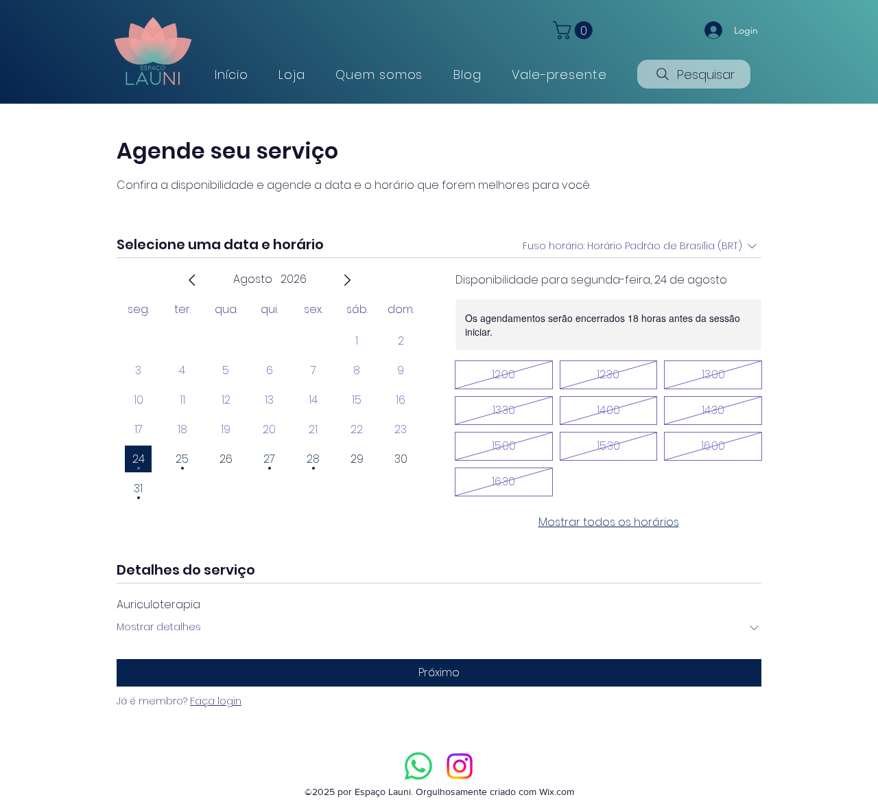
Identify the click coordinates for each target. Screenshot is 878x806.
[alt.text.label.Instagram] (459, 766)
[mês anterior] (192, 280)
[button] (575, 30)
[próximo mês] (347, 280)
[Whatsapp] (418, 766)
